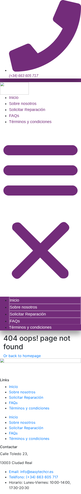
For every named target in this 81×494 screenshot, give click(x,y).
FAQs (14, 115)
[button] (40, 210)
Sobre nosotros (22, 103)
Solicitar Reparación (27, 109)
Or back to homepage (22, 355)
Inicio (13, 97)
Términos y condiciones (30, 121)
